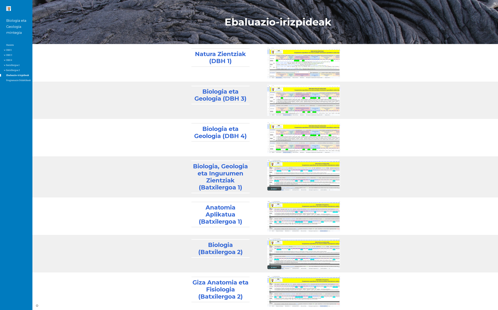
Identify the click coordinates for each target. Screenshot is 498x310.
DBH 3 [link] (9, 55)
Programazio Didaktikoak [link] (18, 80)
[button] (495, 4)
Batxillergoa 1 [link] (12, 65)
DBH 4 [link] (9, 60)
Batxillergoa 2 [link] (13, 70)
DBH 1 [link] (9, 50)
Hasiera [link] (10, 45)
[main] (278, 22)
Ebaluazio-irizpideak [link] (17, 75)
